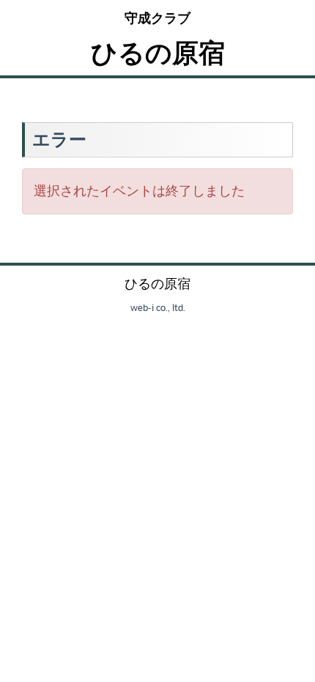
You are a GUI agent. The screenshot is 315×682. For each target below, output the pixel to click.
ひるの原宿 (158, 52)
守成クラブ (157, 18)
